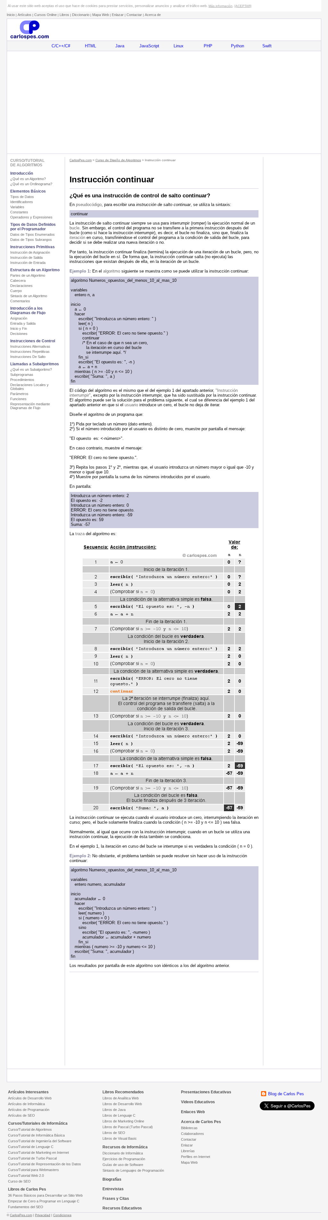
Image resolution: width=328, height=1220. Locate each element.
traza (80, 533)
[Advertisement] (163, 102)
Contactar (134, 15)
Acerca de (153, 15)
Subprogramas (21, 374)
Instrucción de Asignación (30, 252)
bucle (74, 228)
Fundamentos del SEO (25, 1207)
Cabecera (18, 280)
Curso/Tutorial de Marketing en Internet (38, 1152)
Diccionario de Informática (122, 1153)
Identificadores (21, 202)
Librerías (188, 1151)
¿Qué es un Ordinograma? (31, 184)
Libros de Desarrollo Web (122, 1104)
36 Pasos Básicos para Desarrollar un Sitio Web (45, 1195)
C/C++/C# (61, 46)
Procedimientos (22, 380)
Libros (64, 15)
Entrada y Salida (23, 323)
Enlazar (118, 15)
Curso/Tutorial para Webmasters (33, 1170)
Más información (221, 6)
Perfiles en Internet (195, 1157)
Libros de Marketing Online (123, 1121)
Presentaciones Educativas (206, 1092)
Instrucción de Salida (26, 257)
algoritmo (111, 271)
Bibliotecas (189, 1128)
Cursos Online (45, 15)
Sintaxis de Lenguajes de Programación (133, 1170)
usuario (131, 404)
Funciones (18, 399)
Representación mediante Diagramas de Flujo (30, 406)
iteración (77, 237)
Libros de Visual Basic (119, 1138)
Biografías (111, 1179)
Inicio (11, 15)
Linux (179, 46)
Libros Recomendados (123, 1092)
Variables (17, 207)
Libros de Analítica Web (120, 1098)
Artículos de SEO (21, 1115)
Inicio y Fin (18, 328)
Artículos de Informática (26, 1104)
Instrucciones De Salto (27, 357)
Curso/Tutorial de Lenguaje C (30, 1147)
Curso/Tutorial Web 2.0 (26, 1175)
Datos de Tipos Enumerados (32, 234)
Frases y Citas (115, 1198)
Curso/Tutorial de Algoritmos (30, 1129)
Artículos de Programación (28, 1110)
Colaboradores (192, 1134)
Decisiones (19, 334)
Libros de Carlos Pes (27, 1189)
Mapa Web (100, 15)
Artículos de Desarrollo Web (30, 1098)
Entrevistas (113, 1189)
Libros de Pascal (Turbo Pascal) (127, 1127)
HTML (90, 46)
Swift (267, 46)
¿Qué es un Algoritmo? (28, 179)
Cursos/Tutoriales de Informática (38, 1123)
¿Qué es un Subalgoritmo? (31, 369)
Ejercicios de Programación (123, 1159)
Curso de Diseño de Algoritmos (118, 160)
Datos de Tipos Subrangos (31, 240)
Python (237, 46)
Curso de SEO (19, 1181)
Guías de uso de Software (122, 1165)
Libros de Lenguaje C (118, 1115)
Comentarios (20, 301)
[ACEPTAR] (242, 6)
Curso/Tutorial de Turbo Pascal (32, 1158)
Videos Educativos (198, 1102)
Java (119, 46)
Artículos (24, 15)
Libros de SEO (113, 1133)
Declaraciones (21, 286)
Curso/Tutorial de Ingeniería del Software (39, 1141)
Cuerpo (16, 291)
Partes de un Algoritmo (27, 275)
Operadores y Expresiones (31, 217)
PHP (208, 46)
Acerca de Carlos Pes (201, 1122)
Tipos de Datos (22, 197)
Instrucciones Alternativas (30, 346)
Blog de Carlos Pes (286, 1093)
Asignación (18, 318)
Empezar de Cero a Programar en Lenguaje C (43, 1201)
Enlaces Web (193, 1112)
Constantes (19, 212)
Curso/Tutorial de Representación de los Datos (44, 1164)
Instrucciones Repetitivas (30, 351)
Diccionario (80, 15)
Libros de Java (114, 1110)
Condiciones (62, 1215)
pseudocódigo (89, 204)
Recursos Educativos (122, 1208)
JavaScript (149, 46)
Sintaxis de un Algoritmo (28, 296)
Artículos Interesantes (28, 1092)
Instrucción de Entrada (27, 263)
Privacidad (42, 1215)
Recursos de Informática (125, 1147)
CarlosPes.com (81, 160)
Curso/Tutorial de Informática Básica (36, 1135)
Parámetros (19, 394)
